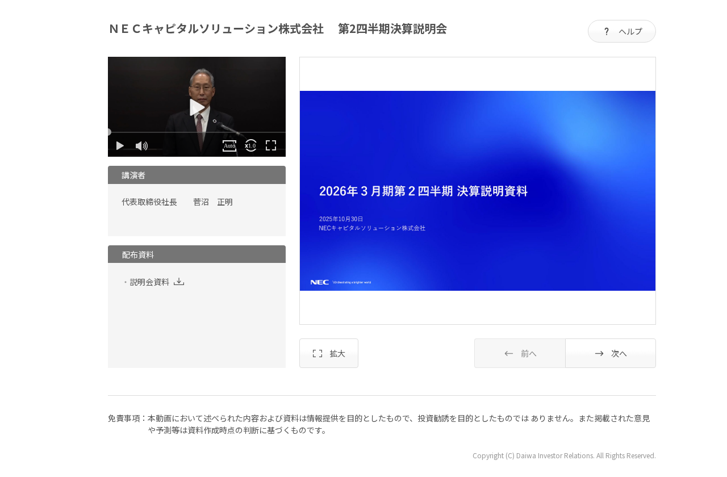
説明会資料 (149, 281)
